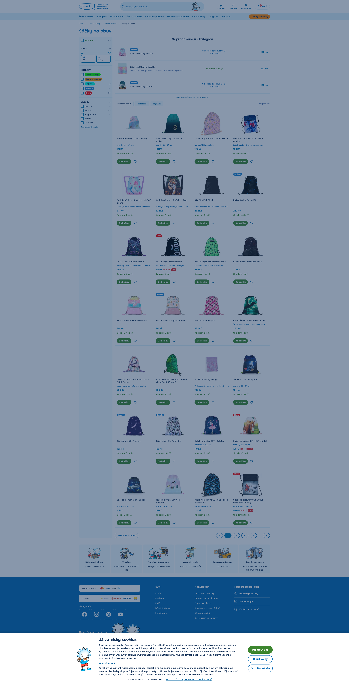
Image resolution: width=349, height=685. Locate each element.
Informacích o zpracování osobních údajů (189, 679)
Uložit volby (260, 659)
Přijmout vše (260, 649)
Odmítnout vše (260, 668)
